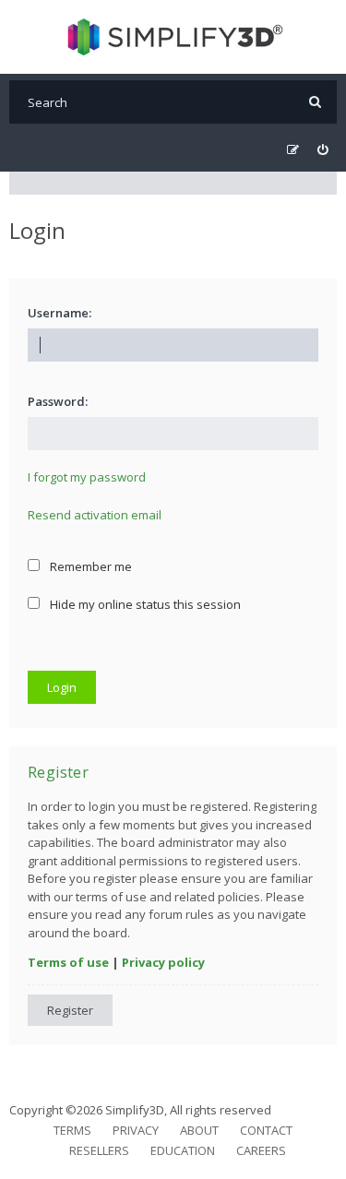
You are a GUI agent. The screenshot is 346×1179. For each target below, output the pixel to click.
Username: (59, 312)
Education (182, 1150)
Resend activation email (94, 514)
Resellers (99, 1150)
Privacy (136, 1130)
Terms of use (68, 962)
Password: (58, 401)
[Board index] (173, 36)
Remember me (89, 566)
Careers (261, 1150)
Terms (72, 1130)
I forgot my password (87, 477)
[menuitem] (322, 150)
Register (70, 1010)
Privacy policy (163, 962)
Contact (266, 1130)
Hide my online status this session (144, 604)
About (199, 1130)
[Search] (315, 102)
